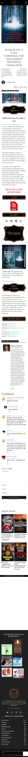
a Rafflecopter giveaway (8, 281)
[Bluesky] (7, 712)
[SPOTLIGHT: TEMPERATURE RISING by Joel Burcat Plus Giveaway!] (7, 551)
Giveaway (12, 90)
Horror (8, 90)
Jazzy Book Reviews (15, 334)
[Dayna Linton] (3, 82)
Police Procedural (20, 532)
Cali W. (9, 430)
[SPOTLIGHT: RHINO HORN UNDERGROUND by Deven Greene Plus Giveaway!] (20, 551)
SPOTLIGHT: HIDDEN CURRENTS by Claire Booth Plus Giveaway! (20, 536)
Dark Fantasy (4, 90)
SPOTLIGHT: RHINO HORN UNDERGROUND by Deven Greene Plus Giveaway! (20, 566)
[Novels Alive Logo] (14, 2)
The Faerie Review (12, 336)
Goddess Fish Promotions (16, 397)
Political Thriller (7, 560)
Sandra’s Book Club (14, 332)
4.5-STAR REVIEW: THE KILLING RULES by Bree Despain (7, 536)
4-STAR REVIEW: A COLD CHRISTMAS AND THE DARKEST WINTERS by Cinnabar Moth (6, 74)
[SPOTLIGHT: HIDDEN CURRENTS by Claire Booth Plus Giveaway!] (20, 523)
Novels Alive (12, 324)
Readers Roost (12, 326)
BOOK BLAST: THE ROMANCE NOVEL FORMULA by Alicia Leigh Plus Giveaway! (22, 73)
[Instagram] (13, 388)
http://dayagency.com (17, 347)
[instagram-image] (7, 583)
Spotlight (16, 90)
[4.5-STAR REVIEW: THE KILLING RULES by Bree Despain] (7, 523)
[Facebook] (11, 388)
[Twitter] (20, 712)
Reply (8, 402)
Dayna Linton (11, 82)
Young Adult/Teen (7, 532)
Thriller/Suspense (20, 560)
